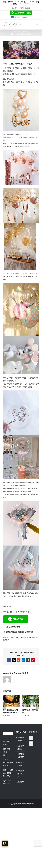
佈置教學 (23, 637)
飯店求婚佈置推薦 (20, 755)
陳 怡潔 (7, 637)
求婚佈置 (30, 637)
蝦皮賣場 (20, 782)
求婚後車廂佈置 (20, 739)
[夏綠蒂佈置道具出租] (8, 733)
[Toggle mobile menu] (38, 24)
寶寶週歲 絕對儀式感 (20, 774)
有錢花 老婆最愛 (20, 764)
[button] (4, 705)
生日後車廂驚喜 (20, 747)
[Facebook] (31, 738)
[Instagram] (31, 743)
